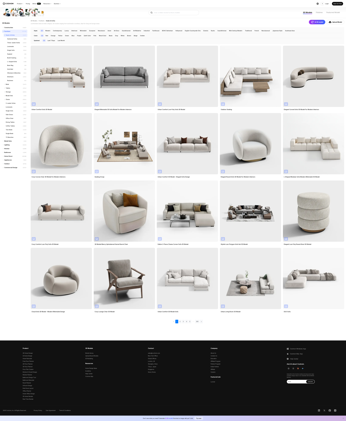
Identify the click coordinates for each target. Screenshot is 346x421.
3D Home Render (28, 396)
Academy (88, 371)
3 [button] (183, 321)
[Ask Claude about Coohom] (298, 368)
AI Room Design (27, 385)
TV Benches (9, 137)
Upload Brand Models (91, 356)
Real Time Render (28, 399)
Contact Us (214, 356)
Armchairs (10, 76)
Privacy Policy (38, 410)
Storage (8, 92)
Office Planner (27, 391)
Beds (7, 84)
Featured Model (333, 12)
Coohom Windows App (298, 349)
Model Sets (9, 95)
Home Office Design (29, 393)
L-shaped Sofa (12, 61)
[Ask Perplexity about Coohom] (293, 368)
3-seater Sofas (10, 103)
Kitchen (6, 148)
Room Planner (27, 383)
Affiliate (213, 369)
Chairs (8, 99)
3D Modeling (89, 358)
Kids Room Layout (28, 388)
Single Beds (9, 133)
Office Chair (9, 118)
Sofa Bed (10, 69)
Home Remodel (27, 358)
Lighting (7, 145)
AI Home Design (27, 356)
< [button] (173, 321)
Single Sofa (11, 50)
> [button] (201, 321)
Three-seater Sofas (13, 42)
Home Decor (8, 156)
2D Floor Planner (28, 364)
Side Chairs (9, 114)
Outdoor (7, 164)
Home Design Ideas (91, 368)
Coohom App (89, 376)
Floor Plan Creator (28, 369)
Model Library (89, 353)
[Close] (343, 418)
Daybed (9, 54)
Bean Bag (10, 65)
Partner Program (215, 364)
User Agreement (51, 410)
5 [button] (189, 321)
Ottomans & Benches (13, 73)
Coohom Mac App (296, 354)
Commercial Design (10, 167)
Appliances (8, 160)
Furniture (7, 31)
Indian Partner (215, 366)
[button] (20, 4)
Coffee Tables (10, 126)
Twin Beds (9, 129)
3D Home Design (28, 353)
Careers (213, 372)
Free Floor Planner (28, 361)
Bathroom (7, 152)
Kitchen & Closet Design (30, 372)
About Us (213, 353)
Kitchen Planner (27, 375)
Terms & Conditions (65, 410)
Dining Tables (10, 122)
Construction (8, 27)
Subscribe (310, 381)
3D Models (307, 12)
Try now (198, 418)
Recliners (10, 80)
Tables (8, 88)
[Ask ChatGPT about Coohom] (288, 368)
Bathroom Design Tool (29, 377)
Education (214, 358)
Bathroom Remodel (28, 380)
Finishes (319, 12)
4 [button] (186, 321)
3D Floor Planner (28, 366)
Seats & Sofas (10, 35)
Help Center (89, 373)
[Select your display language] (317, 3)
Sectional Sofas (12, 39)
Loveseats (10, 46)
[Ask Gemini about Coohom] (302, 368)
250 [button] (197, 321)
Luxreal (213, 382)
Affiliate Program (215, 361)
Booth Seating (11, 58)
